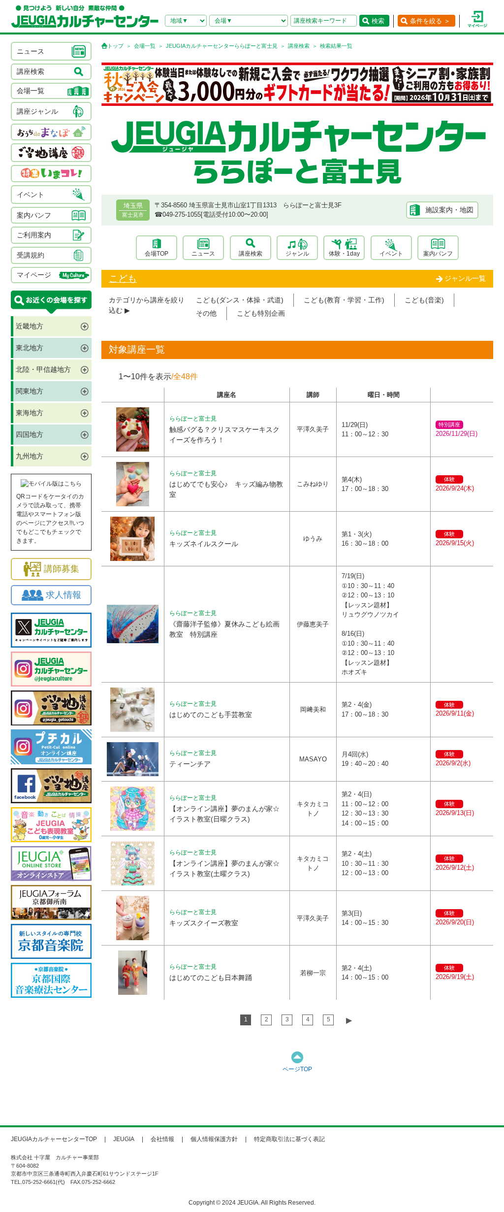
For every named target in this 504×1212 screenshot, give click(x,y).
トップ (115, 46)
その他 (206, 313)
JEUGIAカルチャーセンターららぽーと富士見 (222, 46)
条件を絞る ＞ (430, 21)
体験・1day (344, 253)
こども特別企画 (261, 313)
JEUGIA (123, 1139)
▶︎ (349, 1020)
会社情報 (162, 1139)
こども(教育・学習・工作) (344, 300)
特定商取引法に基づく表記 (289, 1139)
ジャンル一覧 (465, 278)
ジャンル (297, 253)
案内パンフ (438, 253)
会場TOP (156, 253)
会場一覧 (145, 46)
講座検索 (299, 46)
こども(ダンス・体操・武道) (240, 300)
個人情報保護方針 (214, 1139)
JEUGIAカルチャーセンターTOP (54, 1139)
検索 (378, 21)
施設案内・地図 (449, 210)
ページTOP (297, 1069)
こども (123, 278)
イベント (391, 253)
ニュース (203, 253)
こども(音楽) (424, 300)
